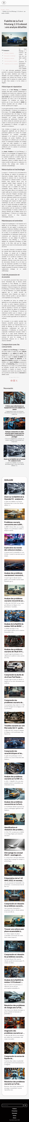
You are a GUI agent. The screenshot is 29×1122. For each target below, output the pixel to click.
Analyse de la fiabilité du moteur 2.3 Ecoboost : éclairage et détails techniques (13, 983)
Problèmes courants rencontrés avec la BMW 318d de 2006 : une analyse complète (14, 525)
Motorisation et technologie (9, 56)
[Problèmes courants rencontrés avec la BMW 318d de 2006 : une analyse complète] (14, 514)
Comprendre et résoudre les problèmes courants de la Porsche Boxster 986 (14, 956)
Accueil (2, 10)
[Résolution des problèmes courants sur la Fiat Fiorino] (14, 1073)
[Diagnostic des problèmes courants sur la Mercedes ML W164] (14, 1023)
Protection (14, 1111)
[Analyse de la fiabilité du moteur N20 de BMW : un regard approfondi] (14, 616)
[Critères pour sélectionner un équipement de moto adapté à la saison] (14, 398)
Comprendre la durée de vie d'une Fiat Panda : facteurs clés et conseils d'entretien (14, 678)
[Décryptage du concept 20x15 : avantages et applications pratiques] (14, 845)
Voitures (14, 1108)
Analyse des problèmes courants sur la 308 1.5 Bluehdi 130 (13, 778)
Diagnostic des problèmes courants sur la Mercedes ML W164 (14, 1033)
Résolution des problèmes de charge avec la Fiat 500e (14, 1007)
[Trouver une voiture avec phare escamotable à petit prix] (14, 921)
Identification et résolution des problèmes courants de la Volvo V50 (14, 829)
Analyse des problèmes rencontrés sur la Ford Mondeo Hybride (13, 804)
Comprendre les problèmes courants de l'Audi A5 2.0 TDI (13, 702)
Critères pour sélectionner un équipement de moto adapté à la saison (14, 407)
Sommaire (6, 50)
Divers (7, 10)
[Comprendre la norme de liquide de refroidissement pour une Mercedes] (14, 1048)
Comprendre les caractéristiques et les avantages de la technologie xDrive (13, 754)
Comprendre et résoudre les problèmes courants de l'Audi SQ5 (14, 906)
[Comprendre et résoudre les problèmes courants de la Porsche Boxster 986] (14, 946)
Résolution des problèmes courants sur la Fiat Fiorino (14, 1083)
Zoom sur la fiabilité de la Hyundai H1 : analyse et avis (14, 460)
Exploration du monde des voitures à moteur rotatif (13, 550)
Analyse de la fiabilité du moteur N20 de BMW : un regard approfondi (14, 626)
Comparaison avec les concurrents (11, 64)
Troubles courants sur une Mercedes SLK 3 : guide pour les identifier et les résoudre (14, 728)
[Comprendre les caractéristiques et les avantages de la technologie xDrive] (14, 743)
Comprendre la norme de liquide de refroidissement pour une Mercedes (14, 1059)
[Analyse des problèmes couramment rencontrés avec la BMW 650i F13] (14, 565)
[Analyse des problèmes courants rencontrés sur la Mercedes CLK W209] (14, 590)
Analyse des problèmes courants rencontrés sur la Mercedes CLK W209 (13, 600)
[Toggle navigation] (4, 2)
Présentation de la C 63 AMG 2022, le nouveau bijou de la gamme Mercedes (13, 881)
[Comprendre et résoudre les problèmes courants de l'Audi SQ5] (14, 895)
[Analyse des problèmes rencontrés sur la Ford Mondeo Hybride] (14, 794)
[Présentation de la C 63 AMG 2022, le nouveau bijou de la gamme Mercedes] (14, 870)
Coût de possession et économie (10, 61)
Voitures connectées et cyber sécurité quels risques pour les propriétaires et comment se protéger (14, 434)
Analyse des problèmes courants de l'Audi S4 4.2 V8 (14, 651)
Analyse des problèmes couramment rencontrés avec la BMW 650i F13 (14, 575)
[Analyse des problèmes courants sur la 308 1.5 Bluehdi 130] (14, 768)
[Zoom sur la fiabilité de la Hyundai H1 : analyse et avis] (14, 451)
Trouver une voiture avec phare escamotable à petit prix (14, 931)
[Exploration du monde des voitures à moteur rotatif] (14, 540)
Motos (14, 1115)
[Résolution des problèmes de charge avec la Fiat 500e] (14, 997)
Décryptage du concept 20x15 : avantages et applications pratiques (13, 855)
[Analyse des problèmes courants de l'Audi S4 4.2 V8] (14, 641)
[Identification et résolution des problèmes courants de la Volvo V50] (14, 819)
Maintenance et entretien (9, 58)
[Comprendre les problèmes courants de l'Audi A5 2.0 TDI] (14, 692)
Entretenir (14, 1113)
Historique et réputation (9, 53)
